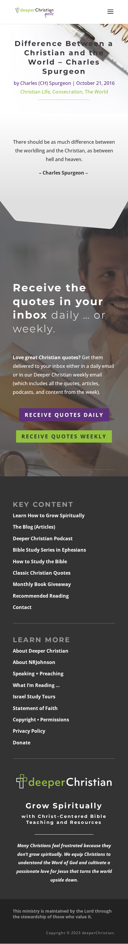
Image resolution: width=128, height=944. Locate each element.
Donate (21, 742)
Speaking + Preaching (38, 673)
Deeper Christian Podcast (43, 538)
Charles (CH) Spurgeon (45, 83)
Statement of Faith (35, 708)
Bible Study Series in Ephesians (49, 550)
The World (96, 91)
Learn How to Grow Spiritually (49, 515)
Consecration (67, 91)
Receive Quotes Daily (64, 414)
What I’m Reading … (36, 685)
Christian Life (35, 91)
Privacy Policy (29, 731)
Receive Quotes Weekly (64, 436)
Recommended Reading (41, 596)
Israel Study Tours (34, 696)
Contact (22, 607)
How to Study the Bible (40, 561)
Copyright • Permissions (41, 719)
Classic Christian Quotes (42, 573)
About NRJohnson (34, 662)
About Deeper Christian (40, 651)
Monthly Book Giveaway (42, 584)
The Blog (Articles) (34, 527)
